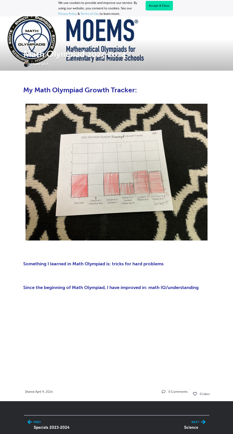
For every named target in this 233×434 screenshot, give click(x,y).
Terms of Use (90, 14)
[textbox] (116, 223)
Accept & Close (159, 5)
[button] (163, 391)
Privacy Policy (67, 14)
